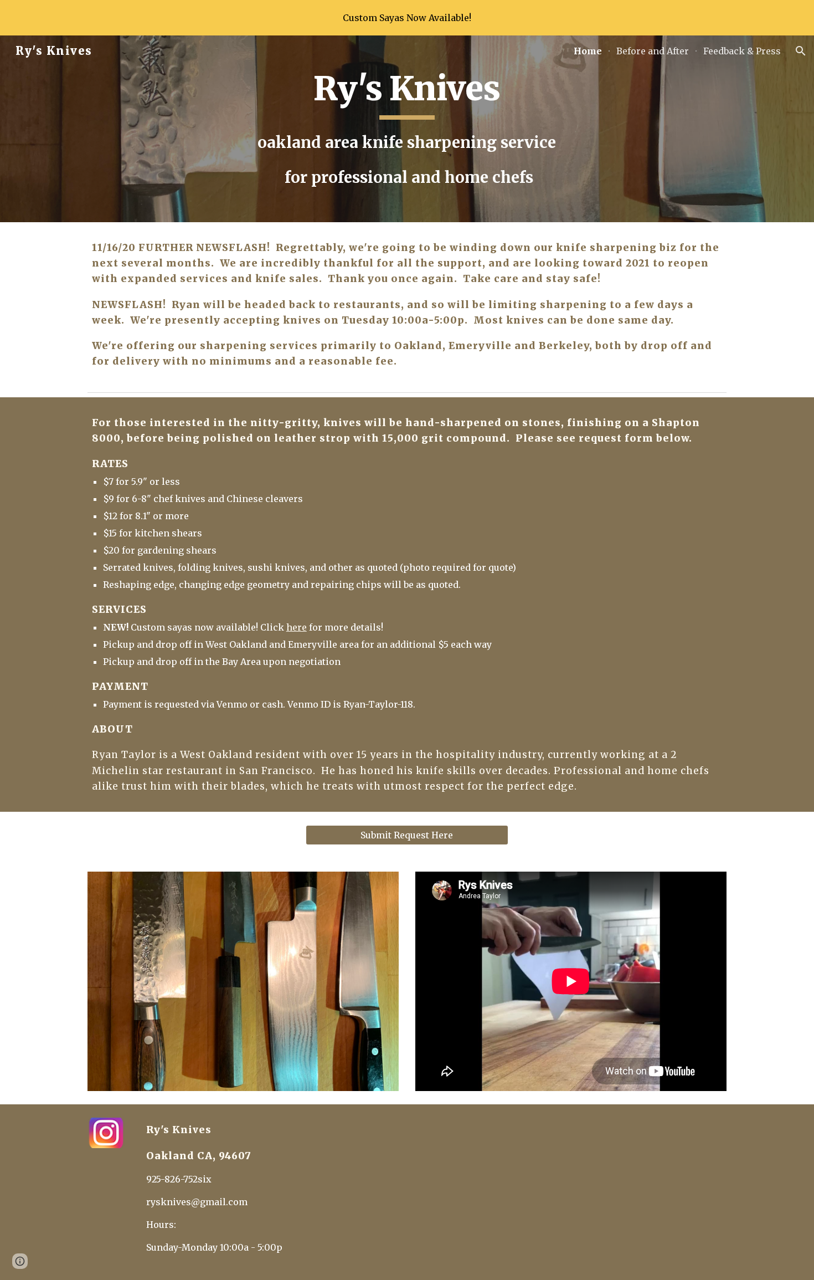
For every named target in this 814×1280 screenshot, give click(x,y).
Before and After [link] (652, 51)
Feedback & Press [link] (742, 51)
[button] (800, 51)
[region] (407, 17)
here (296, 627)
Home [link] (588, 51)
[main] (407, 128)
